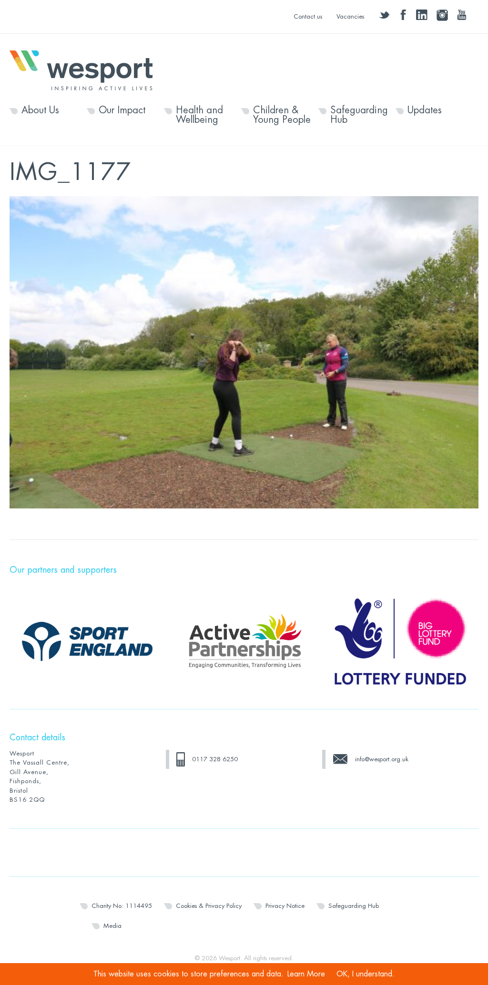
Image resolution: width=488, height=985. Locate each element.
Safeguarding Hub (359, 115)
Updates (424, 110)
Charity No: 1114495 (122, 906)
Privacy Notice (285, 906)
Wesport (86, 69)
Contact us (308, 16)
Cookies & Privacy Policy (209, 906)
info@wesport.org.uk (381, 759)
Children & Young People (282, 115)
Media (112, 926)
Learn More (306, 974)
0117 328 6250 (215, 759)
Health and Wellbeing (199, 115)
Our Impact (122, 110)
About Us (40, 110)
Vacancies (350, 16)
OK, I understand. (365, 974)
